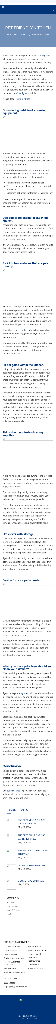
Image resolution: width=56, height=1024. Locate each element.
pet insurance (13, 790)
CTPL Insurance (10, 954)
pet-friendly (18, 93)
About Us (11, 902)
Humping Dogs (22, 98)
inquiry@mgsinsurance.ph (15, 986)
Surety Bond (33, 964)
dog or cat (24, 693)
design (43, 55)
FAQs (9, 914)
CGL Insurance (10, 950)
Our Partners (12, 906)
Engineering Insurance (14, 958)
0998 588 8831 (10, 983)
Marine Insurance (35, 946)
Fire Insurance (10, 968)
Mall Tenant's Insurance (14, 972)
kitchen (32, 173)
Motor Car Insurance (37, 950)
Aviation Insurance (12, 946)
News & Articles (13, 910)
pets (16, 55)
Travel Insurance (35, 968)
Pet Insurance (34, 961)
